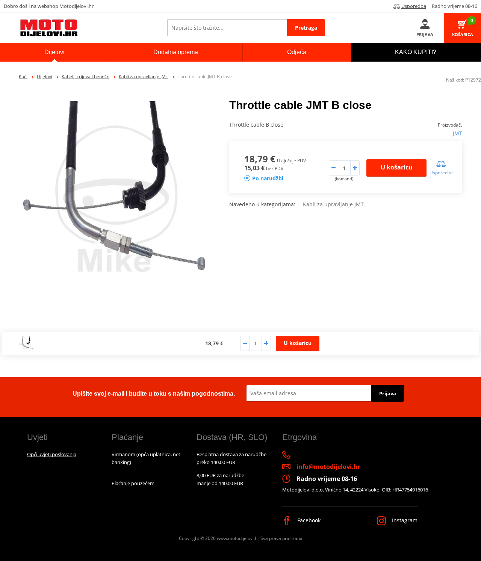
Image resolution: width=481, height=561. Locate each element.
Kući (23, 76)
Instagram (403, 520)
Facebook (308, 520)
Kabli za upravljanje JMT (143, 76)
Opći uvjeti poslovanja (51, 454)
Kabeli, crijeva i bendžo (85, 76)
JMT (457, 133)
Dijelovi (44, 76)
